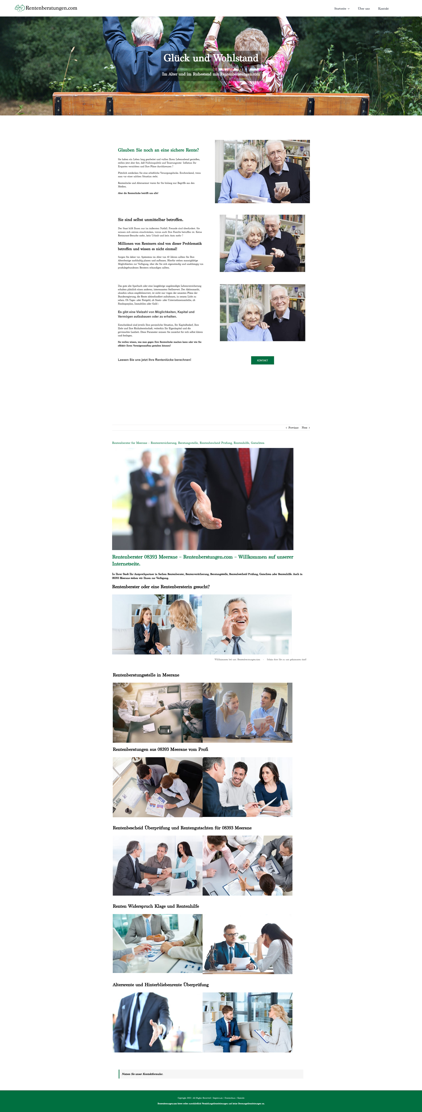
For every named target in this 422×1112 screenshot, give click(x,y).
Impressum (218, 1098)
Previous (293, 427)
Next (304, 427)
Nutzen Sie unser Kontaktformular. (142, 1074)
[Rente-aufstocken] (262, 280)
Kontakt (240, 1098)
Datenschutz (230, 1098)
